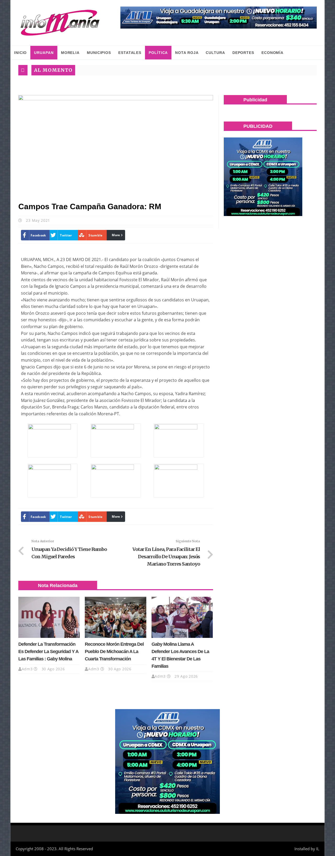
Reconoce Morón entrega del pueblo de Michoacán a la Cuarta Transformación (114, 651)
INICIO (20, 53)
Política (158, 53)
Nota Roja (186, 53)
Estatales (129, 53)
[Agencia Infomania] (60, 23)
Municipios (99, 53)
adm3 (27, 668)
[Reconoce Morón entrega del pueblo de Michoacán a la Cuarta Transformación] (115, 617)
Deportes (243, 53)
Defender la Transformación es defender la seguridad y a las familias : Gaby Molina (48, 651)
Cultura (215, 53)
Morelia (70, 53)
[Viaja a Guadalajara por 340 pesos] (218, 18)
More (116, 235)
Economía (272, 53)
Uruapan (43, 53)
